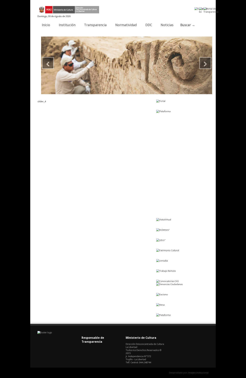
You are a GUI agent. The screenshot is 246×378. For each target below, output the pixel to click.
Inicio (46, 25)
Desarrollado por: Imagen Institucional (189, 372)
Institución (67, 25)
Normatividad (126, 25)
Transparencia (95, 25)
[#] (126, 65)
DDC (148, 25)
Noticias (167, 25)
